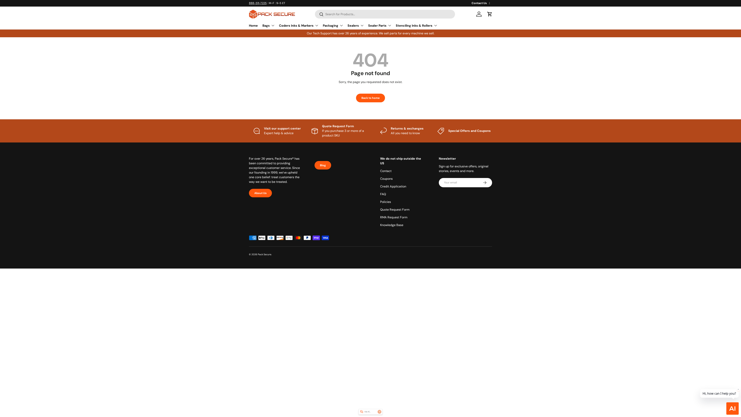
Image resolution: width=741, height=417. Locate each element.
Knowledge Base (391, 225)
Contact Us (479, 3)
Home (253, 26)
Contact (386, 171)
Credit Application (393, 186)
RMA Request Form (393, 217)
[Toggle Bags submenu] (273, 25)
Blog (323, 165)
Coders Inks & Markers (296, 26)
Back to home (370, 98)
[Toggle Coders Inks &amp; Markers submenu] (316, 25)
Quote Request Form (394, 210)
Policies (385, 202)
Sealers (353, 26)
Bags (266, 26)
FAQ (383, 194)
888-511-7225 (258, 3)
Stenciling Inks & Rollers (414, 26)
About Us (260, 193)
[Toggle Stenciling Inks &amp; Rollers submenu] (435, 25)
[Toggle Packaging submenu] (341, 25)
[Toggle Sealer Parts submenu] (389, 25)
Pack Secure (264, 254)
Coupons (386, 179)
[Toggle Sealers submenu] (362, 25)
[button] (490, 14)
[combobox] (385, 14)
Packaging (330, 26)
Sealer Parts (377, 26)
